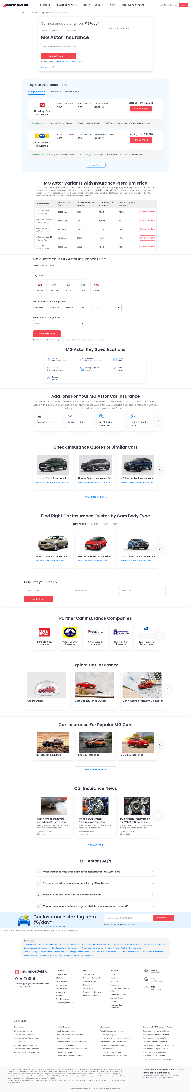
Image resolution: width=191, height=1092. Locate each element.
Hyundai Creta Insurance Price (53, 478)
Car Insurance (99, 497)
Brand (41, 275)
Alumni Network (116, 998)
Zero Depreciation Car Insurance (66, 948)
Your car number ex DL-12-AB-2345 (59, 46)
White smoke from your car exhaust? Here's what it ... (52, 820)
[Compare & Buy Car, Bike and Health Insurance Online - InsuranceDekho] (16, 5)
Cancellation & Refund (92, 992)
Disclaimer (114, 985)
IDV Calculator (19, 1042)
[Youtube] (20, 979)
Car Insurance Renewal (69, 944)
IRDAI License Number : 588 (156, 1072)
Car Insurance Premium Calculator (143, 700)
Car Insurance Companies (154, 944)
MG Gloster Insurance (48, 755)
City (98, 307)
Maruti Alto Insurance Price (51, 556)
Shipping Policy (89, 985)
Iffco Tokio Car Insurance (60, 955)
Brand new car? (47, 67)
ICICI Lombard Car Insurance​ (103, 951)
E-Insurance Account (91, 995)
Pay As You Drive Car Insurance (128, 948)
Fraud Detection (89, 981)
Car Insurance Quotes (47, 944)
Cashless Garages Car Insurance (38, 951)
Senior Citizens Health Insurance (69, 1056)
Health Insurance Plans (66, 1031)
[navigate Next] (158, 421)
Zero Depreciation (77, 422)
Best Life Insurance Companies (112, 1045)
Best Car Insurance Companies (26, 1052)
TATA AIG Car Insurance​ (128, 951)
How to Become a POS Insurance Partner (159, 1045)
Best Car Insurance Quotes (91, 700)
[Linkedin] (29, 979)
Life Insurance (61, 985)
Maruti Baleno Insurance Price (138, 556)
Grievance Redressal (91, 978)
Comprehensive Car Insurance (37, 948)
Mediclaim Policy (63, 1038)
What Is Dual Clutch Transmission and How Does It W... (92, 820)
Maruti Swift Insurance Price (94, 556)
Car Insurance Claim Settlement (127, 944)
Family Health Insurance (66, 1052)
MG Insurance (99, 769)
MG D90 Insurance (88, 755)
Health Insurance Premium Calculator (72, 1049)
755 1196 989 (25, 987)
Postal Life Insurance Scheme (111, 1031)
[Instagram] (25, 979)
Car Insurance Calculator (24, 1034)
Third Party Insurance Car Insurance (97, 948)
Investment (60, 992)
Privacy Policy (88, 974)
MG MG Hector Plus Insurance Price (141, 478)
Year (37, 323)
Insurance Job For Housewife (154, 1052)
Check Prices (141, 108)
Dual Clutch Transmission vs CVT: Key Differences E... (135, 820)
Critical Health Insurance (66, 1045)
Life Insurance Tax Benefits (110, 1052)
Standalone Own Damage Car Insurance (71, 951)
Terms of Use (88, 988)
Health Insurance (62, 981)
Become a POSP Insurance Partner (156, 1031)
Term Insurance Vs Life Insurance (113, 1042)
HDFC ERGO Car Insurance (152, 951)
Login (183, 5)
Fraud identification (118, 981)
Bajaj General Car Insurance (35, 955)
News (113, 5)
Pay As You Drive (45, 422)
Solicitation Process (118, 994)
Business (59, 995)
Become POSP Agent (133, 5)
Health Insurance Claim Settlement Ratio (73, 1042)
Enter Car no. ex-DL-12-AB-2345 (119, 918)
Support (99, 5)
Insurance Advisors (67, 5)
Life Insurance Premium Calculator (113, 1056)
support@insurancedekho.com (35, 983)
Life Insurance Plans (108, 1049)
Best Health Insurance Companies (70, 1034)
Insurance (45, 5)
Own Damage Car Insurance (25, 1045)
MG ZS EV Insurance (132, 755)
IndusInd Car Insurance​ (84, 955)
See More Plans (93, 165)
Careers (113, 1001)
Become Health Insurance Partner (156, 1038)
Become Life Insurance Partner (155, 1042)
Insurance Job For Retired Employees (157, 1059)
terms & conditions (62, 61)
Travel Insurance (62, 999)
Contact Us (114, 974)
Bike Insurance (61, 978)
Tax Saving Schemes (64, 1002)
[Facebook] (16, 979)
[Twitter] (34, 979)
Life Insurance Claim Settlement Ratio (115, 1038)
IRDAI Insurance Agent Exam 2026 (156, 1049)
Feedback (114, 978)
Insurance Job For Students (154, 1056)
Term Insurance (62, 988)
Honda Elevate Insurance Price (95, 478)
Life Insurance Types (108, 1034)
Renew (86, 5)
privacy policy (77, 61)
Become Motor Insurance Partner (156, 1034)
